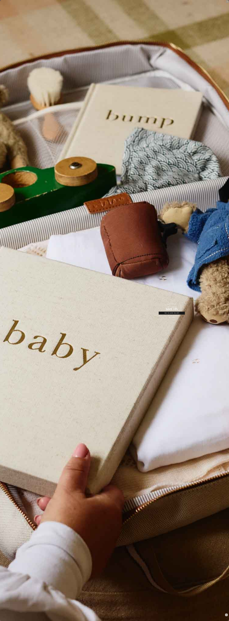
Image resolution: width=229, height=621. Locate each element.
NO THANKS (172, 317)
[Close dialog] (227, 2)
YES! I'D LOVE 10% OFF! (171, 313)
